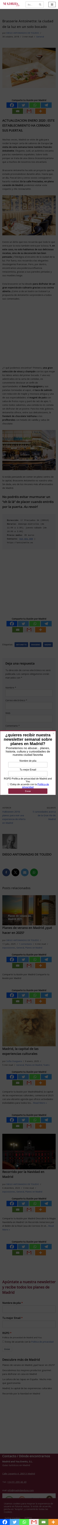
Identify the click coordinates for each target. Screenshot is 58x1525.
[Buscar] (40, 4)
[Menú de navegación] (52, 4)
